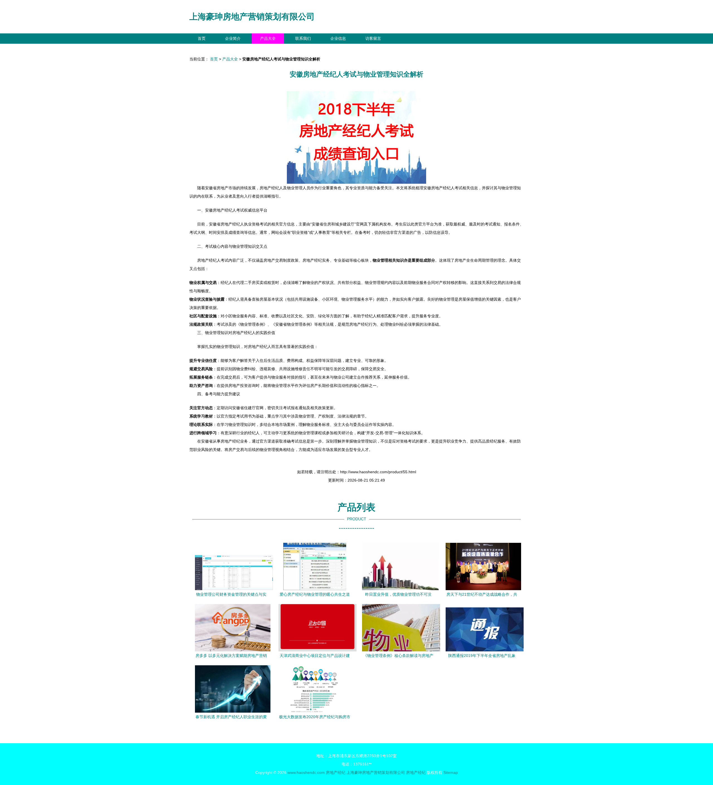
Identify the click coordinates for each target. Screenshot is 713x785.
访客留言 (373, 38)
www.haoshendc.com (306, 772)
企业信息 (338, 38)
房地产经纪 (335, 772)
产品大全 (268, 38)
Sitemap (450, 772)
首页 (202, 38)
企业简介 (233, 38)
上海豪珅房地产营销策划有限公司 (252, 16)
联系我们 (303, 38)
